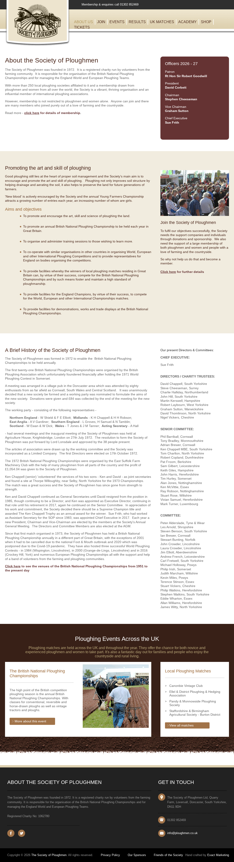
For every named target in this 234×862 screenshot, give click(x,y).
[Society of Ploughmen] (37, 45)
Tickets (82, 27)
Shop (206, 22)
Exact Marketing (218, 855)
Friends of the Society (168, 855)
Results (137, 22)
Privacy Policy (110, 855)
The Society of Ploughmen (48, 855)
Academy (187, 22)
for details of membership (52, 113)
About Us (83, 22)
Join (101, 22)
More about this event (30, 721)
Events (117, 22)
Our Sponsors (137, 855)
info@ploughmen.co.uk (182, 833)
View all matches (181, 725)
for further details (182, 272)
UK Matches (162, 22)
